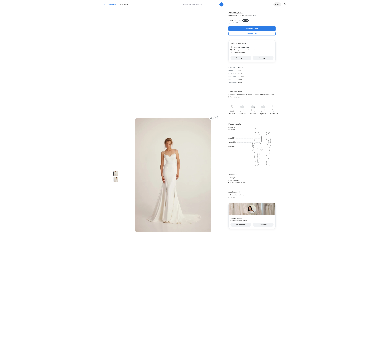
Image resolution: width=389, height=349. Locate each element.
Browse (125, 4)
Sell (277, 4)
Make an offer (252, 34)
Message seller (252, 28)
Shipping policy (263, 58)
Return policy (241, 58)
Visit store (263, 225)
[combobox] (194, 4)
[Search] (221, 4)
